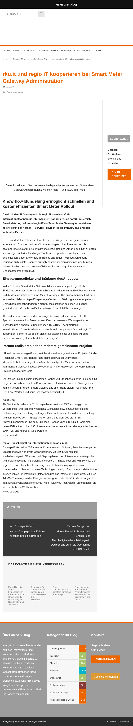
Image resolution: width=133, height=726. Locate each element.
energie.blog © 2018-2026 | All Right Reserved (25, 721)
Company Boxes (48, 50)
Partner (66, 50)
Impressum (112, 721)
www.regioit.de (11, 491)
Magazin (54, 663)
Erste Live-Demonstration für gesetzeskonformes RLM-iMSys (61, 591)
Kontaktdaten (106, 659)
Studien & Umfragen (59, 692)
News (16, 50)
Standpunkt (55, 678)
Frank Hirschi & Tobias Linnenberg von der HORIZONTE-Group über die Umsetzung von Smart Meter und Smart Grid (16, 596)
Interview (54, 656)
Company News (19, 59)
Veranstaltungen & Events (62, 700)
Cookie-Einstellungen (106, 676)
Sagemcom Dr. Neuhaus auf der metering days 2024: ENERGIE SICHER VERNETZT (38, 593)
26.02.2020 (8, 86)
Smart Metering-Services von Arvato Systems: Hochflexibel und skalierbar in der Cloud (83, 593)
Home (7, 50)
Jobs (77, 50)
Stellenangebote (58, 685)
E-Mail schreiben (119, 174)
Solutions (54, 670)
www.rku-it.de (10, 435)
